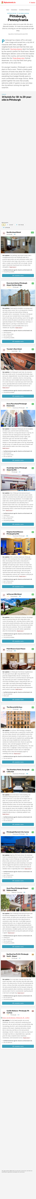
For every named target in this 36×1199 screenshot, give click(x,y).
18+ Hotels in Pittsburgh (24, 9)
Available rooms (19, 275)
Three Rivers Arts (18, 58)
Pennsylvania (14, 9)
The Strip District (16, 49)
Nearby (33, 2)
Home (7, 9)
